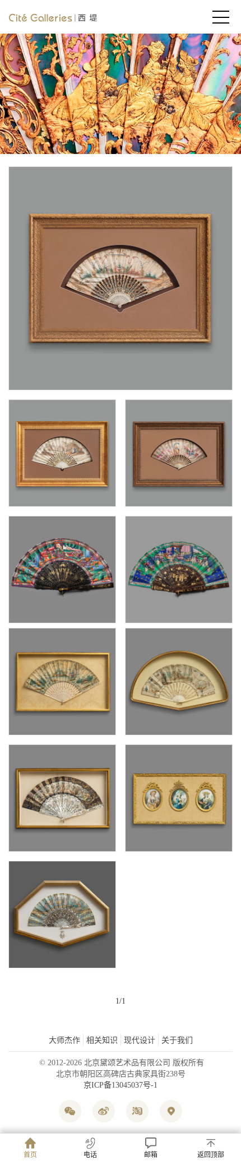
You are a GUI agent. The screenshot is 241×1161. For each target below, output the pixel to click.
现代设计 (139, 1040)
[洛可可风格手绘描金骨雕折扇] (120, 278)
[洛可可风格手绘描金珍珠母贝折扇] (62, 798)
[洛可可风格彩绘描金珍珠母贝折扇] (62, 914)
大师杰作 (64, 1040)
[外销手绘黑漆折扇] (62, 569)
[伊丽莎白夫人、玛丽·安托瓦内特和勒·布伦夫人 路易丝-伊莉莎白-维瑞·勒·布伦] (179, 798)
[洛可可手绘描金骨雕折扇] (62, 453)
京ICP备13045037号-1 (120, 1085)
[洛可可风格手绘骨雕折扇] (62, 681)
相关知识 (102, 1040)
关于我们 (177, 1040)
